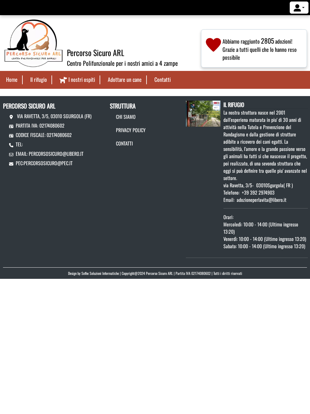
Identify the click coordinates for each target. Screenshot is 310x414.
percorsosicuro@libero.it (56, 153)
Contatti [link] (162, 79)
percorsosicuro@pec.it (48, 163)
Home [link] (12, 79)
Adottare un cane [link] (125, 79)
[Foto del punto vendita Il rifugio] (203, 113)
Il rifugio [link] (38, 79)
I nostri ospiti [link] (81, 79)
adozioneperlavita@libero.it (261, 199)
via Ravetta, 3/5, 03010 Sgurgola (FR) (53, 116)
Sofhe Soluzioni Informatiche (100, 273)
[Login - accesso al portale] (299, 8)
